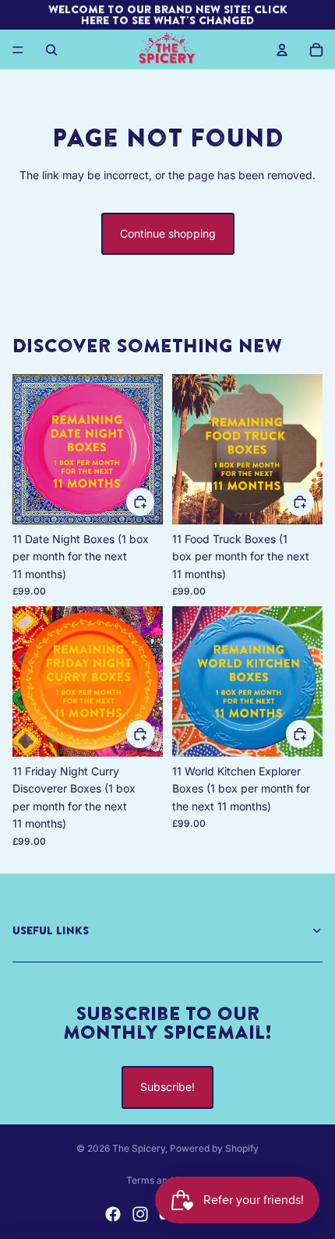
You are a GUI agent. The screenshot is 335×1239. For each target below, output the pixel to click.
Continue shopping (168, 233)
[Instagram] (140, 1214)
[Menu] (18, 50)
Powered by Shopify (214, 1148)
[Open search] (51, 50)
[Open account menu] (282, 50)
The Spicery (138, 1148)
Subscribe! (167, 1086)
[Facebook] (113, 1214)
